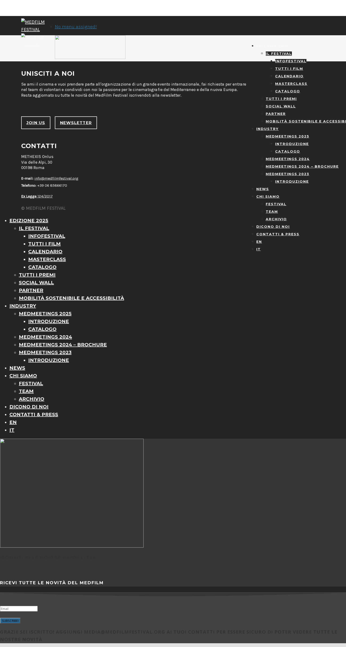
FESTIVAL (276, 204)
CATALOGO (287, 91)
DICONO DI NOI (273, 227)
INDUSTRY (267, 129)
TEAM (272, 211)
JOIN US (35, 122)
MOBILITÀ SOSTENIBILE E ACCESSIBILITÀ (71, 298)
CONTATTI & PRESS (277, 234)
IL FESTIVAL (279, 53)
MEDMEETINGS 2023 (287, 174)
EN (259, 242)
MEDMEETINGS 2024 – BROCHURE (302, 166)
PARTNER (276, 114)
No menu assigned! (76, 26)
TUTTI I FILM (289, 69)
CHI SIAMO (268, 196)
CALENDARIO (289, 76)
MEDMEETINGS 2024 (288, 159)
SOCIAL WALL (281, 106)
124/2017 (37, 196)
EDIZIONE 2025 (272, 46)
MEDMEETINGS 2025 (287, 136)
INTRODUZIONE (292, 144)
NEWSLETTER (76, 122)
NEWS (262, 189)
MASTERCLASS (291, 84)
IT (258, 249)
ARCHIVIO (276, 219)
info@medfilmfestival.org (56, 178)
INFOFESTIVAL (290, 61)
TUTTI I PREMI (281, 99)
